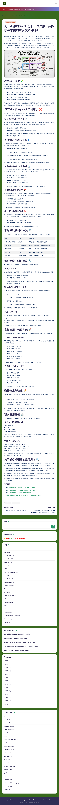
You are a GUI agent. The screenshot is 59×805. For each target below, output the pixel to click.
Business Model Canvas (11, 572)
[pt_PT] (22, 16)
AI (4, 549)
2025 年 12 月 (8, 687)
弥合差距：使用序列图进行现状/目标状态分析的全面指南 (19, 642)
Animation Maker (9, 562)
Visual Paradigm (8, 619)
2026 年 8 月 (7, 661)
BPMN (5, 569)
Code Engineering (9, 579)
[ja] (19, 16)
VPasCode (7, 622)
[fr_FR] (15, 16)
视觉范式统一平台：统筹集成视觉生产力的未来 (16, 650)
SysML (5, 605)
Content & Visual (9, 582)
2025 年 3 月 (7, 704)
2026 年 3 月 (7, 677)
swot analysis (16, 502)
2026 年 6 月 (7, 667)
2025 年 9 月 (7, 694)
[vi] (25, 16)
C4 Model (6, 575)
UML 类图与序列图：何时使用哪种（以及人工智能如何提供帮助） (22, 646)
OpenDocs (7, 592)
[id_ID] (18, 16)
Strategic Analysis (10, 22)
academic (7, 502)
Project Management (10, 595)
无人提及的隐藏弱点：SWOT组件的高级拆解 (19, 492)
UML (5, 609)
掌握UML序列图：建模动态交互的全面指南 (15, 638)
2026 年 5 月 (7, 671)
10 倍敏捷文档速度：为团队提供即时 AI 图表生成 (17, 634)
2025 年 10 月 (8, 691)
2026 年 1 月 (7, 684)
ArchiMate (7, 565)
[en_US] (12, 16)
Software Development (10, 599)
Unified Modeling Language (12, 615)
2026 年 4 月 (7, 674)
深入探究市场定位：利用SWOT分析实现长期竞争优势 (21, 490)
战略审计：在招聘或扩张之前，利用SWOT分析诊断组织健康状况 (24, 495)
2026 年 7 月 (7, 664)
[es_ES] (13, 16)
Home (3, 9)
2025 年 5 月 (7, 697)
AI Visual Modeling (9, 559)
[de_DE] (10, 16)
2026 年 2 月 (7, 681)
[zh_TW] (27, 16)
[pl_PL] (21, 16)
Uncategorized (8, 612)
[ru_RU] (24, 16)
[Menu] (56, 3)
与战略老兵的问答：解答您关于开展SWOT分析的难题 (21, 487)
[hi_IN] (16, 16)
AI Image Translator (9, 555)
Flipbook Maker (8, 589)
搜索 (5, 522)
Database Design (9, 585)
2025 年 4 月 (7, 701)
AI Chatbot (7, 552)
